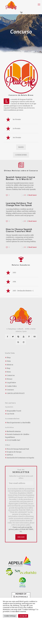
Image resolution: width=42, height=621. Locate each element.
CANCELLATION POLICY (16, 393)
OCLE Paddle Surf (13, 440)
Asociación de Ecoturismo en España (20, 458)
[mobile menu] (39, 4)
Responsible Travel (14, 411)
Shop (9, 358)
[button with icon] (7, 336)
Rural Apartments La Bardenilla (18, 423)
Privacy (9, 379)
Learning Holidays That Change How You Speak (19, 204)
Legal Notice (11, 383)
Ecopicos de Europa (14, 452)
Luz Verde (10, 414)
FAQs (9, 361)
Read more (32, 195)
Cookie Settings (10, 616)
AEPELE (10, 455)
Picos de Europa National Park (18, 449)
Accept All (23, 616)
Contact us (11, 375)
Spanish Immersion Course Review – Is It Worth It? (20, 178)
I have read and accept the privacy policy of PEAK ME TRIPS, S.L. (21, 529)
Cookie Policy (12, 386)
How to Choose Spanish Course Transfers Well (19, 230)
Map (8, 368)
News (9, 372)
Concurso (10, 390)
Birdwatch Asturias (14, 431)
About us (10, 365)
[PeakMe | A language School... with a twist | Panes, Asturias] (11, 5)
